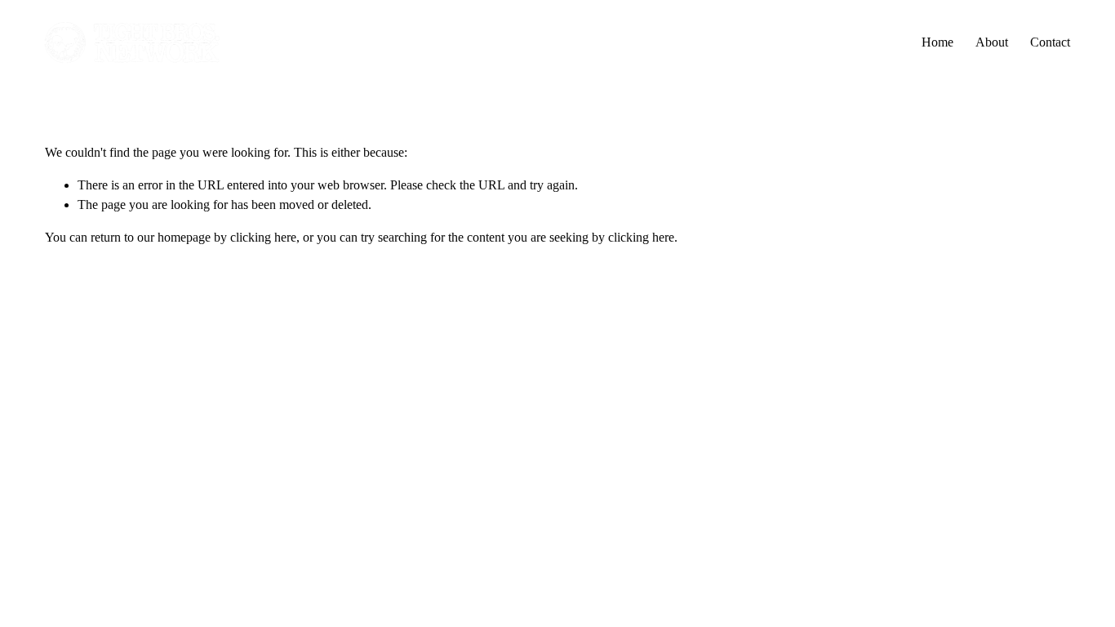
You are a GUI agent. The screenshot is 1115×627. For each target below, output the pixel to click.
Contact (1050, 42)
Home (937, 42)
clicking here (263, 237)
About (991, 42)
